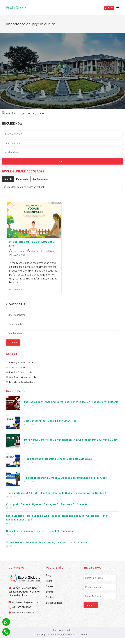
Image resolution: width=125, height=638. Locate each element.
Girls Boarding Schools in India (22, 377)
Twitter (68, 630)
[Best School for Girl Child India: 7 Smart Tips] (13, 422)
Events (49, 591)
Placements (22, 179)
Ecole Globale (16, 7)
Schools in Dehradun (18, 367)
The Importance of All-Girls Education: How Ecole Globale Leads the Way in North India (57, 493)
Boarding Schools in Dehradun (22, 362)
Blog (51, 251)
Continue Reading (17, 289)
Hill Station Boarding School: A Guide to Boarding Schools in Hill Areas (65, 477)
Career (49, 586)
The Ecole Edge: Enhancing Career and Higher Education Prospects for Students (71, 402)
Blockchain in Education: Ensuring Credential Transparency (41, 531)
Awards (8, 179)
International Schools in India (22, 382)
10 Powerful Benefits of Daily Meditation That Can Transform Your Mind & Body (71, 439)
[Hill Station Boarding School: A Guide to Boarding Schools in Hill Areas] (13, 479)
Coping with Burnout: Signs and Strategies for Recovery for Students (47, 504)
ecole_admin (19, 251)
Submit (62, 161)
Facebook (58, 630)
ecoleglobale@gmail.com (25, 602)
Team (49, 580)
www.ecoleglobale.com (24, 612)
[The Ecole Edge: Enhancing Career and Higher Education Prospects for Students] (13, 403)
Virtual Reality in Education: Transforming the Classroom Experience (46, 542)
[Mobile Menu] (116, 7)
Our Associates (40, 179)
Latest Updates (54, 602)
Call (110, 7)
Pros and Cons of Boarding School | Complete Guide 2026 (58, 458)
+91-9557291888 (21, 607)
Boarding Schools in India (20, 372)
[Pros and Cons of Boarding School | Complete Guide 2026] (13, 460)
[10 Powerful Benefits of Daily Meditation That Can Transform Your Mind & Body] (13, 441)
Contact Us (52, 597)
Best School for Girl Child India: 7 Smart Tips (50, 420)
